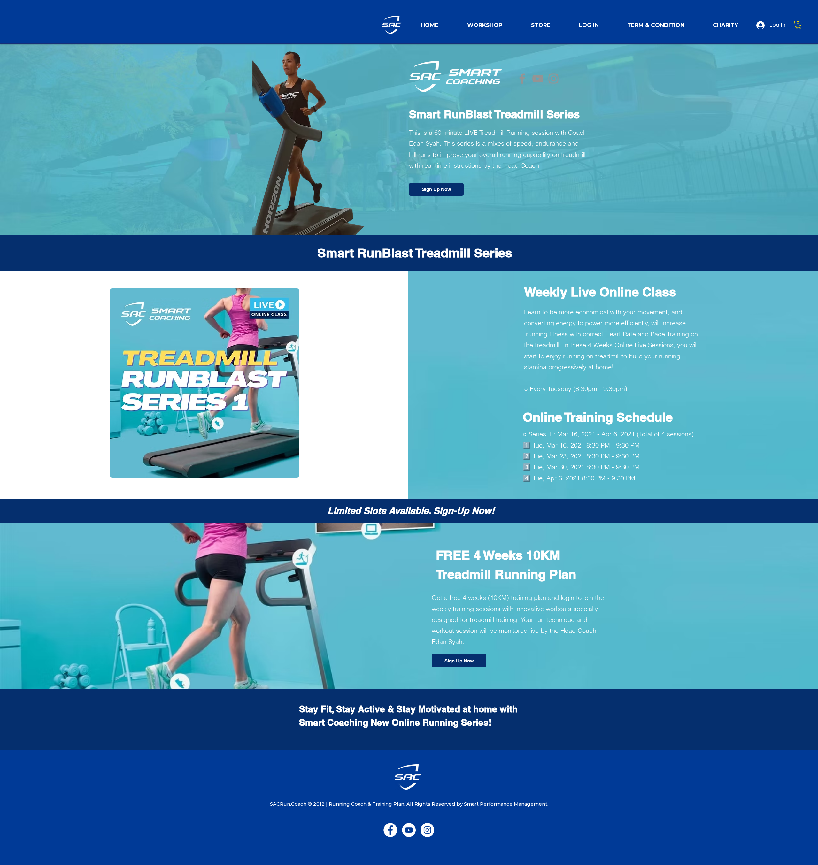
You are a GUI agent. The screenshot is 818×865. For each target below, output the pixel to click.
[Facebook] (522, 78)
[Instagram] (553, 78)
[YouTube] (537, 78)
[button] (541, 22)
